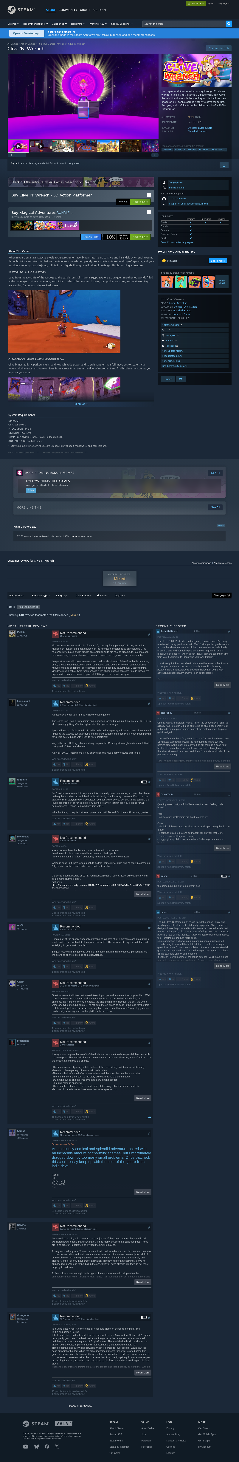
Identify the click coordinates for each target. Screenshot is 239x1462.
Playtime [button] (101, 595)
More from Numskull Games (49, 473)
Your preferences (223, 563)
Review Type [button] (16, 595)
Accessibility (173, 1434)
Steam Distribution (119, 1446)
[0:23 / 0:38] (83, 96)
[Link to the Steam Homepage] (21, 12)
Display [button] (119, 595)
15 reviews (22, 929)
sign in (211, 3)
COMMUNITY (68, 10)
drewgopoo (23, 1315)
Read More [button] (143, 894)
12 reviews (22, 636)
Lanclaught (23, 701)
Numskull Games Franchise (52, 43)
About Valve (147, 1428)
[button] (13, 23)
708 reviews (22, 1138)
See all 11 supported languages (177, 242)
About (85, 10)
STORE (51, 10)
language (222, 3)
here (74, 536)
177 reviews (22, 989)
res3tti (20, 925)
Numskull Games (197, 131)
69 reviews (22, 1044)
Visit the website (171, 324)
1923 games (22, 1319)
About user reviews (201, 563)
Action (178, 149)
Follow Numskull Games (48, 481)
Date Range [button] (82, 595)
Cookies (170, 1446)
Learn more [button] (218, 260)
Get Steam (204, 1428)
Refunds (170, 1453)
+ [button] (225, 149)
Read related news (172, 355)
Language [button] (61, 595)
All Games (12, 43)
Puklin (21, 632)
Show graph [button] (220, 595)
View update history (172, 350)
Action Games (28, 43)
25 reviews (22, 843)
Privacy (170, 1428)
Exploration (217, 149)
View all (221, 525)
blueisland (23, 1040)
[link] (116, 237)
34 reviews (22, 1322)
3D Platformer (190, 149)
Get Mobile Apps (207, 1434)
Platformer (204, 149)
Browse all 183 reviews (80, 1405)
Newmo (21, 1225)
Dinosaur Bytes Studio (200, 127)
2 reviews (21, 1229)
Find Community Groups (174, 366)
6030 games (22, 1135)
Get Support (204, 1440)
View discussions (171, 361)
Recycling (146, 1446)
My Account (204, 1446)
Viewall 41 (222, 282)
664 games (22, 985)
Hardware (146, 1440)
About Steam (116, 1428)
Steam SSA (115, 1434)
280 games (22, 783)
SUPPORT (100, 10)
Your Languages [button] (26, 607)
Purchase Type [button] (40, 595)
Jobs (144, 1434)
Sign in (14, 163)
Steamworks (116, 1440)
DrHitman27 (24, 836)
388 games (22, 840)
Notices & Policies (176, 1440)
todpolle (22, 779)
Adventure (167, 149)
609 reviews (22, 787)
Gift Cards (114, 1453)
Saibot (21, 1131)
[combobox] (184, 24)
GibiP (20, 981)
